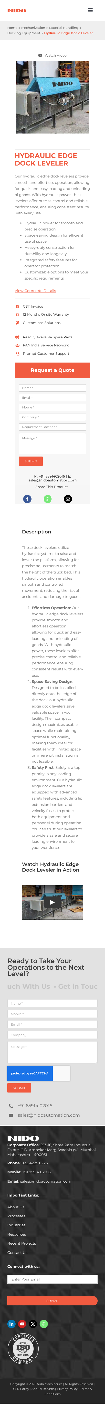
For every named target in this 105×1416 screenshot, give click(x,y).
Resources (16, 1234)
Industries (16, 1225)
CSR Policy (21, 1389)
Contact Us (17, 1252)
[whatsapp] (44, 1324)
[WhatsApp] (47, 499)
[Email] (68, 499)
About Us (15, 1207)
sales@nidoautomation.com (53, 480)
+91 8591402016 (52, 476)
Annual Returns (43, 1389)
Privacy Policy (67, 1389)
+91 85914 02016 (35, 1105)
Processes (16, 1216)
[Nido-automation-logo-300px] (16, 10)
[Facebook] (27, 499)
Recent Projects (21, 1243)
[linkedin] (11, 1324)
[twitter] (33, 1324)
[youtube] (22, 1324)
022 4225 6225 (27, 1163)
